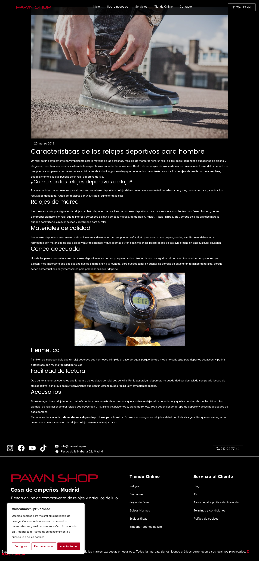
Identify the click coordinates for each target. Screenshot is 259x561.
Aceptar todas (68, 546)
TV (195, 494)
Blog (196, 486)
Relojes (134, 486)
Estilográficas (138, 518)
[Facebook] (21, 448)
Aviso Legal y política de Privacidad (216, 502)
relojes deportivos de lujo (109, 190)
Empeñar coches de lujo (146, 526)
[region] (46, 528)
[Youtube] (32, 448)
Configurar (21, 546)
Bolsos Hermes (140, 510)
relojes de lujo (78, 422)
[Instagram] (10, 448)
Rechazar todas (44, 546)
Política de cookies (205, 518)
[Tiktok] (43, 448)
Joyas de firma (139, 502)
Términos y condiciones (209, 510)
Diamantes (136, 494)
